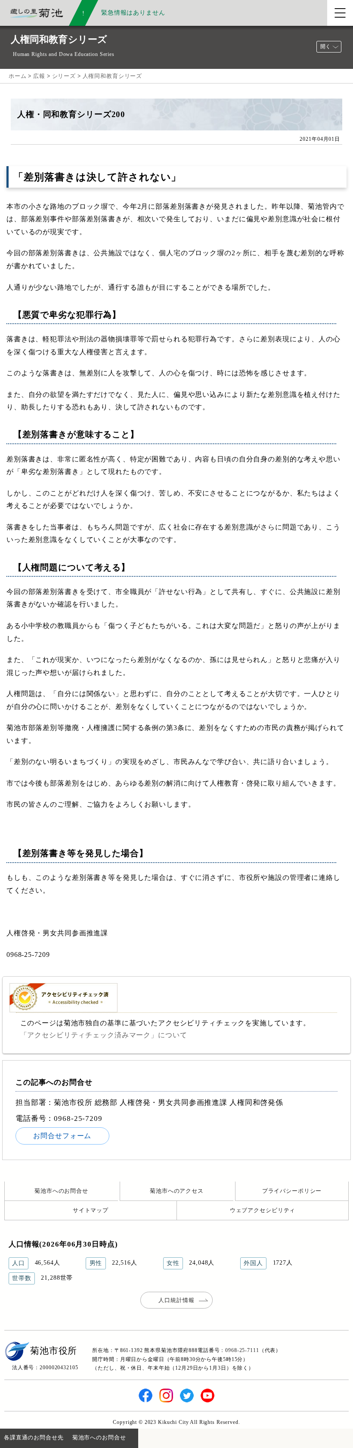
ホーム (18, 76)
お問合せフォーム (62, 1135)
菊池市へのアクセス (177, 1191)
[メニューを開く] (340, 13)
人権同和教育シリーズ (112, 76)
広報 (39, 76)
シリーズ (64, 76)
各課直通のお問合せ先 (34, 1437)
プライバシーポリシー (292, 1191)
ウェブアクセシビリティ (263, 1210)
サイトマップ (90, 1210)
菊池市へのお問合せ (61, 1191)
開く (325, 46)
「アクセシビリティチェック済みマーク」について (103, 1035)
